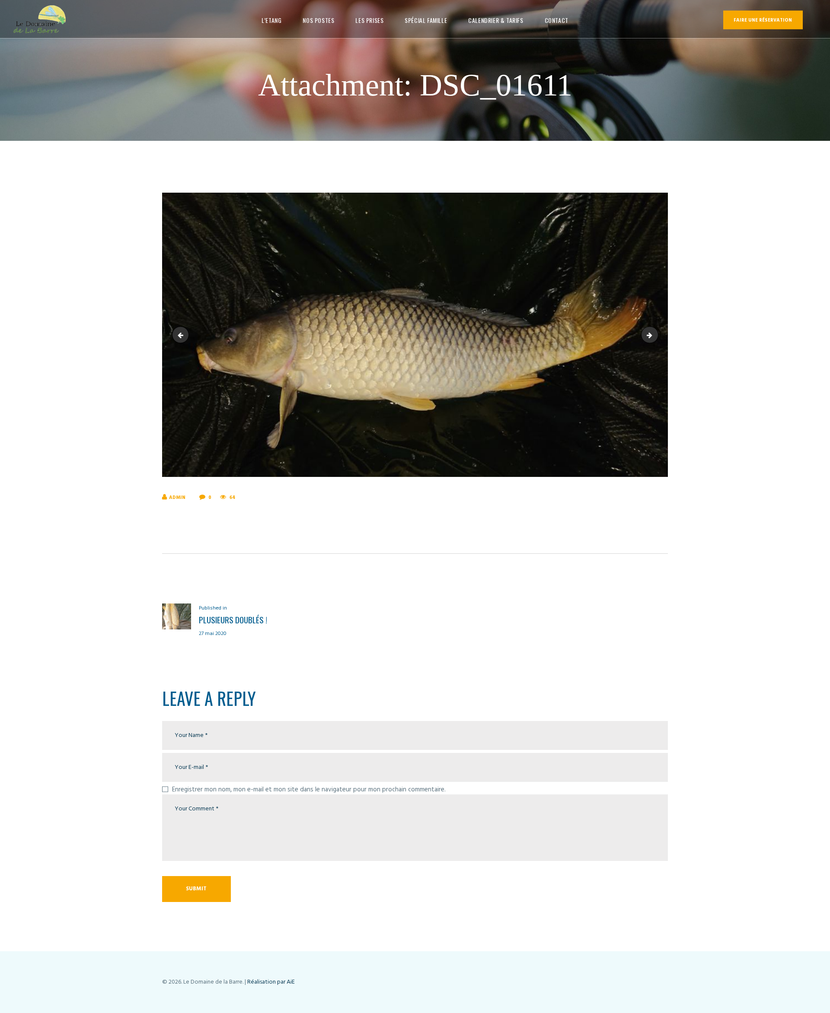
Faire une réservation (763, 20)
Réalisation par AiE (271, 982)
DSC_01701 (182, 335)
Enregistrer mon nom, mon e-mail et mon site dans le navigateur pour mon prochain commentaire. (309, 789)
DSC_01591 (654, 335)
